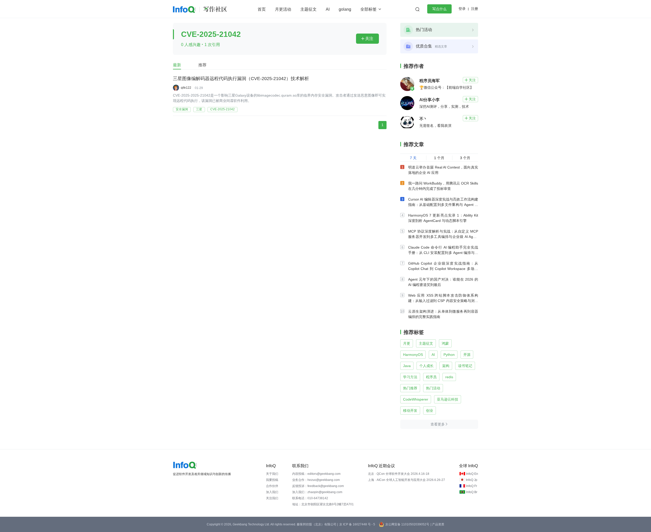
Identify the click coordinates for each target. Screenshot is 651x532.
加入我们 (272, 492)
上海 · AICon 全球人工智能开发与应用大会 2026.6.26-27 (406, 480)
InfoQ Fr (471, 486)
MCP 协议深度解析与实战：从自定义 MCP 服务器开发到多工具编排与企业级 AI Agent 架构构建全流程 (443, 236)
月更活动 (283, 9)
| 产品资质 (437, 524)
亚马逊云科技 (447, 399)
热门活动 (433, 388)
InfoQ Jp (471, 480)
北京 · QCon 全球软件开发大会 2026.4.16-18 (398, 474)
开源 (466, 355)
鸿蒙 (445, 343)
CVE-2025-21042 (222, 109)
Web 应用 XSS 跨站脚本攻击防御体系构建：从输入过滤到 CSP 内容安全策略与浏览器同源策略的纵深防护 (443, 300)
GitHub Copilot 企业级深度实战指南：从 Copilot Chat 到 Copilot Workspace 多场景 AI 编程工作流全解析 (443, 268)
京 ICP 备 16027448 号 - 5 (357, 524)
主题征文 (308, 9)
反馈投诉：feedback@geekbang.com (318, 486)
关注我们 (272, 498)
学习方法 (410, 377)
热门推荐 (410, 388)
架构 (445, 366)
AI (328, 9)
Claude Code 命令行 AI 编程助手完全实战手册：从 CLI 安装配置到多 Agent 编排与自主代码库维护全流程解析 (443, 252)
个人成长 (426, 366)
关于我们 (272, 474)
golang (345, 9)
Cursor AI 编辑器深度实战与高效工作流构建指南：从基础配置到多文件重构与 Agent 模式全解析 (443, 204)
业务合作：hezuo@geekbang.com (316, 480)
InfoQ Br (471, 492)
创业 (429, 410)
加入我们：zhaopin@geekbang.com (317, 492)
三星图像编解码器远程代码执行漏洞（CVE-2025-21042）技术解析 (241, 78)
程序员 (431, 377)
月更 (406, 343)
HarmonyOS (413, 355)
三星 (199, 109)
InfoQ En (472, 474)
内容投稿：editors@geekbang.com (316, 474)
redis (449, 377)
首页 (262, 9)
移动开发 (410, 410)
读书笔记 (465, 366)
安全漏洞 (182, 109)
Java (407, 366)
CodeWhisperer (415, 399)
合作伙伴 (272, 486)
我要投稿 (272, 480)
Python (449, 355)
